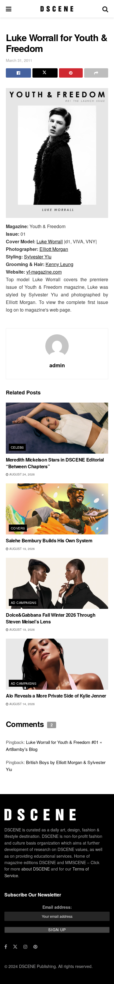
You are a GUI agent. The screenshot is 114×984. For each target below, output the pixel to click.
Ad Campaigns (23, 602)
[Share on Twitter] (45, 73)
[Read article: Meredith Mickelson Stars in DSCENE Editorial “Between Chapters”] (57, 428)
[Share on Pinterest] (71, 73)
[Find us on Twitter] (15, 946)
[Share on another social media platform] (96, 73)
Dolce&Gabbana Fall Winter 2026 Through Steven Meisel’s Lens (51, 618)
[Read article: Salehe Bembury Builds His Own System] (57, 508)
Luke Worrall (50, 241)
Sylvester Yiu (37, 256)
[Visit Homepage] (56, 9)
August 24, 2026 (21, 474)
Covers (18, 528)
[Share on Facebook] (18, 73)
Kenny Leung (59, 264)
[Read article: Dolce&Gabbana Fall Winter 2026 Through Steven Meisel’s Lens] (57, 583)
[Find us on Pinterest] (35, 946)
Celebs (17, 447)
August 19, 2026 (21, 549)
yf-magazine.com (44, 271)
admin (57, 365)
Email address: (57, 907)
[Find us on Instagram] (25, 946)
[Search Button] (105, 9)
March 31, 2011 (19, 60)
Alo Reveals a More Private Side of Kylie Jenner (56, 695)
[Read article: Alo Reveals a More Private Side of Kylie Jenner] (57, 664)
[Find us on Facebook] (5, 946)
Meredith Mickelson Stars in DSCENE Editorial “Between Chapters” (55, 462)
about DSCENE (35, 869)
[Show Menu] (8, 9)
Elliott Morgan (53, 249)
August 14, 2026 (21, 704)
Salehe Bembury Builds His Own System (49, 540)
